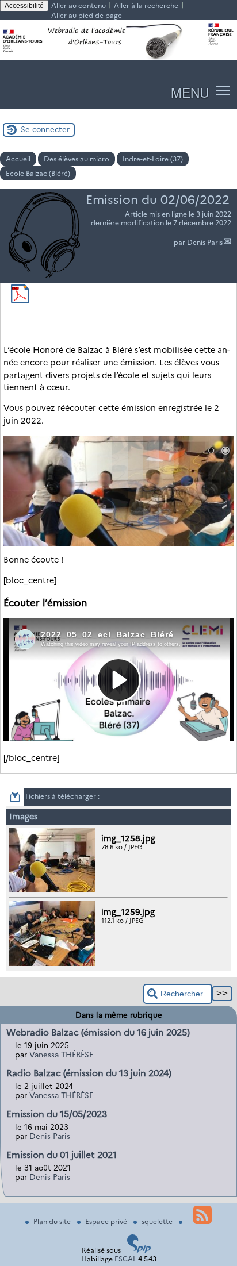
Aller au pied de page (86, 15)
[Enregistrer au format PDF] (20, 300)
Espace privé (107, 1221)
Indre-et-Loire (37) (153, 159)
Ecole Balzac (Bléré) (38, 173)
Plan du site (52, 1221)
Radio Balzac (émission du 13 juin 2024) (88, 1073)
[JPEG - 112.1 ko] (53, 963)
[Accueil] (118, 57)
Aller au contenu (78, 5)
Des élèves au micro (76, 159)
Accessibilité (24, 6)
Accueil (18, 159)
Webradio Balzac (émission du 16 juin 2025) (98, 1032)
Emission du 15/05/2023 (56, 1114)
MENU (190, 92)
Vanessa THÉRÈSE (61, 1054)
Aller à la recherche (146, 5)
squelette (158, 1221)
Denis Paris (205, 242)
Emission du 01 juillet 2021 (61, 1154)
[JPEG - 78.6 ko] (53, 890)
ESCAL (125, 1259)
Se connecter (45, 129)
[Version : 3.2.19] (139, 1250)
